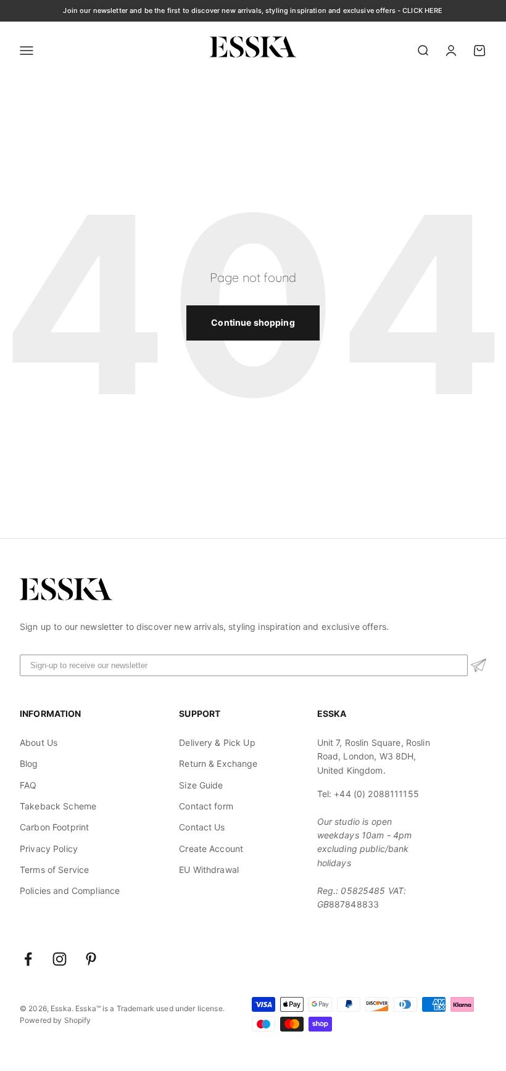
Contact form (206, 806)
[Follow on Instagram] (59, 959)
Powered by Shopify (55, 1020)
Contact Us (202, 827)
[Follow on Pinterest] (91, 959)
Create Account (211, 848)
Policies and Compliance (70, 890)
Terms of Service (54, 869)
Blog (29, 763)
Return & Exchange (218, 763)
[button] (478, 665)
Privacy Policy (49, 848)
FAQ (28, 785)
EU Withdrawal (209, 869)
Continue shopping (252, 322)
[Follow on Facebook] (28, 959)
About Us (38, 742)
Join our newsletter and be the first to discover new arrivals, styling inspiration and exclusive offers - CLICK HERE (252, 10)
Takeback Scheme (58, 806)
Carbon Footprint (54, 827)
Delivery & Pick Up (217, 742)
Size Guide (201, 785)
